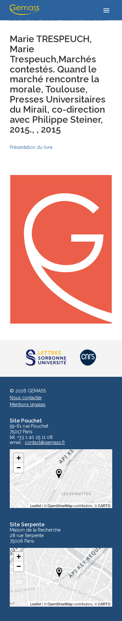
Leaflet (35, 505)
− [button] (19, 468)
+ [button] (19, 458)
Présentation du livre (31, 147)
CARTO (104, 505)
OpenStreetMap (60, 505)
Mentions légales (28, 404)
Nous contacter (26, 397)
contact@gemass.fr (45, 442)
